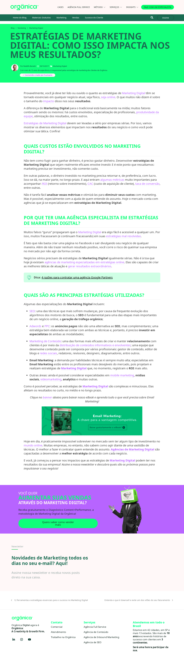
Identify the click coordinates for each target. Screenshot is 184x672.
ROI (44, 184)
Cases (60, 7)
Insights (131, 7)
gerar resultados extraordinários (89, 266)
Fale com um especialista (157, 7)
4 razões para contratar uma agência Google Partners (77, 277)
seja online (108, 97)
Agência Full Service (79, 7)
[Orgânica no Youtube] (29, 639)
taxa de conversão (147, 184)
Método (98, 7)
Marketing (61, 17)
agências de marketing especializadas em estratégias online (84, 262)
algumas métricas (112, 180)
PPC (47, 326)
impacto (48, 101)
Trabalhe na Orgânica (63, 637)
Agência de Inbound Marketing (101, 637)
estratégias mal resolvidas (123, 236)
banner (47, 397)
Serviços (114, 7)
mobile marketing (122, 375)
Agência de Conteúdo (96, 632)
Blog (12, 28)
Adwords (35, 326)
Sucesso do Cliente (94, 17)
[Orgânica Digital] (24, 7)
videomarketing (50, 379)
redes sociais (48, 353)
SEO (32, 311)
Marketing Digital (36, 28)
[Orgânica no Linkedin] (13, 639)
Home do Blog (19, 17)
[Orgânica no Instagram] (21, 639)
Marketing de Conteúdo (45, 341)
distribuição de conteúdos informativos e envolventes (95, 345)
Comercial (56, 626)
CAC (90, 184)
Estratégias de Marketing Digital (45, 123)
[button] (152, 17)
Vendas (75, 17)
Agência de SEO (92, 642)
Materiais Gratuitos (41, 17)
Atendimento (58, 632)
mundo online (33, 445)
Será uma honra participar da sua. (150, 648)
